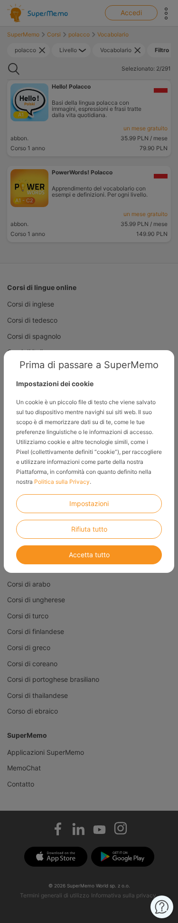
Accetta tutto (89, 555)
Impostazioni (89, 503)
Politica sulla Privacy (62, 481)
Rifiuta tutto (89, 529)
